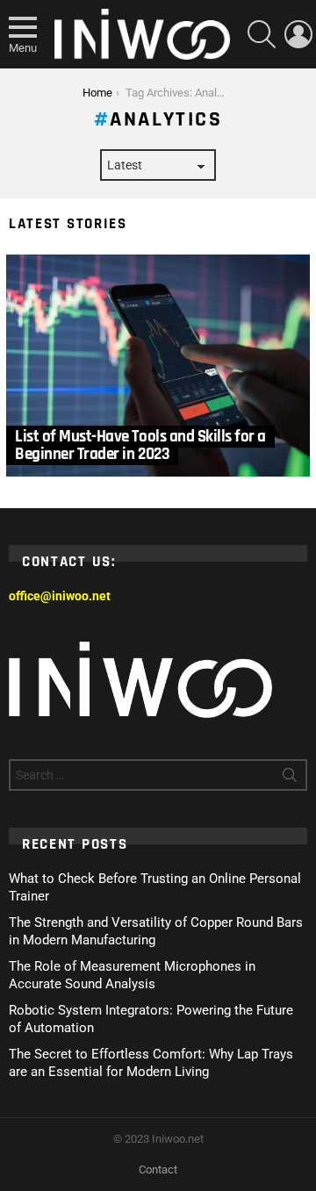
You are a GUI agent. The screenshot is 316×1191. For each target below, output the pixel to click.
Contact (158, 1169)
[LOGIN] (298, 34)
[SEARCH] (262, 34)
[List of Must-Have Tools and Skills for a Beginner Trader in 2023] (158, 366)
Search (289, 778)
